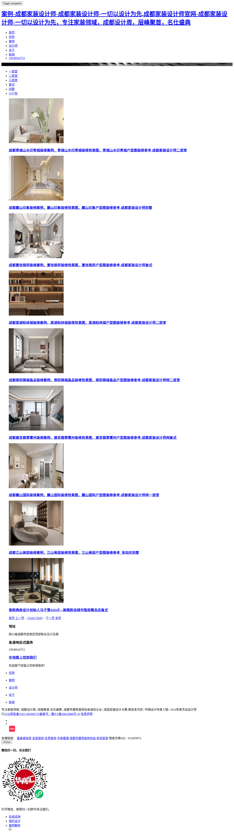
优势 (12, 37)
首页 (12, 32)
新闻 (12, 54)
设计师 (13, 45)
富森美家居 (24, 738)
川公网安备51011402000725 (21, 714)
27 (34, 618)
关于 (12, 50)
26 (32, 618)
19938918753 (17, 58)
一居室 (13, 71)
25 (29, 618)
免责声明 (87, 714)
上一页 (19, 618)
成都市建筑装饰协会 (82, 738)
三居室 (13, 80)
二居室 (13, 75)
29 (40, 618)
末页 (58, 618)
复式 (12, 84)
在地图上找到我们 (23, 657)
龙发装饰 (38, 738)
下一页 (50, 618)
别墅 (12, 89)
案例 (12, 41)
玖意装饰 (50, 738)
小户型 (13, 93)
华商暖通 (63, 738)
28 (37, 618)
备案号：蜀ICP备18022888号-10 (59, 714)
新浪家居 (102, 738)
